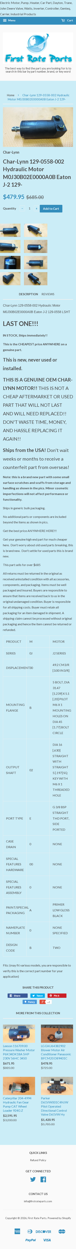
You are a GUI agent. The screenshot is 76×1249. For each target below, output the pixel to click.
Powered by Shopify (59, 1218)
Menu (11, 20)
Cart (69, 20)
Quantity (9, 208)
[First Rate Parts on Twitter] (33, 1180)
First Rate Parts (37, 1218)
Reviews (48, 294)
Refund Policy (38, 1160)
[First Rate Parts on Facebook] (43, 1180)
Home (10, 95)
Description (28, 294)
